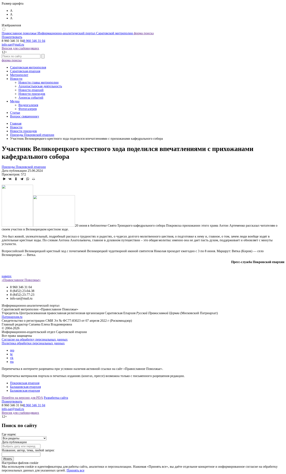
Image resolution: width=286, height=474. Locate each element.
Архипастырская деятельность (40, 86)
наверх (7, 276)
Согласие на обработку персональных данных (35, 339)
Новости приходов (31, 94)
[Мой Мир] (33, 178)
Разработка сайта (56, 397)
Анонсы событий (30, 97)
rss (12, 361)
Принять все (75, 470)
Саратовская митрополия (28, 67)
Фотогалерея (27, 109)
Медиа (14, 101)
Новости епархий (31, 90)
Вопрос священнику (24, 116)
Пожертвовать (12, 37)
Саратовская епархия (25, 71)
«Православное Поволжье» (21, 280)
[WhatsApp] (27, 178)
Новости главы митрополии (38, 82)
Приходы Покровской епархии (24, 167)
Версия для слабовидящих (20, 48)
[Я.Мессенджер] (4, 178)
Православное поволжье (67, 33)
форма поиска (144, 33)
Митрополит (19, 75)
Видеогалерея (28, 105)
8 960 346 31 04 (34, 41)
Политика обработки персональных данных (33, 343)
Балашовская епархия (25, 387)
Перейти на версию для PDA (22, 397)
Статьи (15, 112)
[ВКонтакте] (10, 178)
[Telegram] (21, 178)
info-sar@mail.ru (13, 44)
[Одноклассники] (15, 178)
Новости (16, 78)
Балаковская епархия (25, 390)
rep (12, 350)
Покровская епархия (24, 383)
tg (11, 354)
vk (11, 358)
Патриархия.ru (12, 317)
